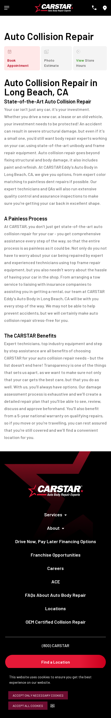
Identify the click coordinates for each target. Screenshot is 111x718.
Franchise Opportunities (56, 555)
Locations (55, 608)
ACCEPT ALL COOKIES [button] (28, 705)
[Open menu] (6, 8)
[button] (54, 705)
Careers (55, 568)
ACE (55, 581)
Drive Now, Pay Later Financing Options (55, 541)
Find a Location (55, 661)
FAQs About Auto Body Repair (55, 595)
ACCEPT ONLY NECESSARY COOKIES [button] (38, 695)
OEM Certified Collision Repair (56, 622)
